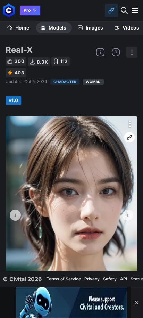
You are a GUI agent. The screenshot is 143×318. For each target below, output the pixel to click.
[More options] (130, 124)
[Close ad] (137, 302)
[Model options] (131, 52)
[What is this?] (100, 52)
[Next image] (127, 215)
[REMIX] (129, 137)
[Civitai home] (9, 10)
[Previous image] (15, 215)
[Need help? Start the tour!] (116, 52)
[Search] (124, 10)
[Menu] (135, 10)
